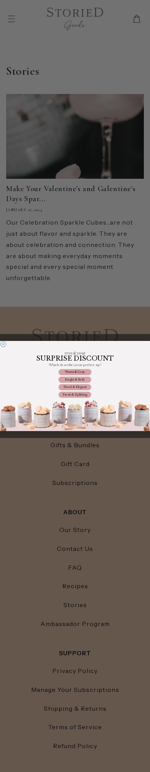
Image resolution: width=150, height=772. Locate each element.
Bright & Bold (75, 379)
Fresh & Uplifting (75, 394)
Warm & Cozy (75, 372)
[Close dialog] (3, 344)
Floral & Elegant (75, 387)
